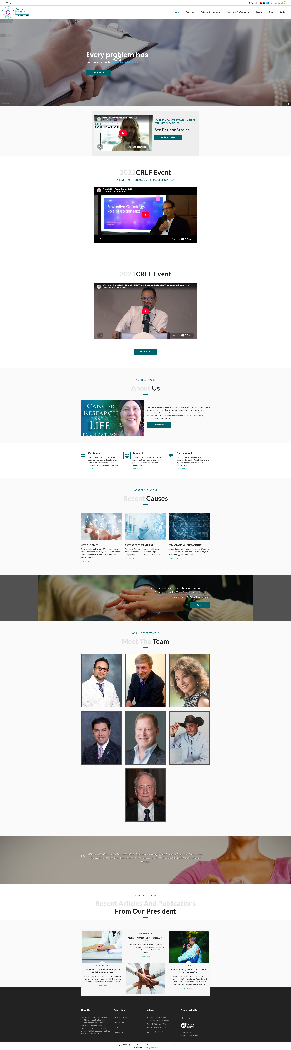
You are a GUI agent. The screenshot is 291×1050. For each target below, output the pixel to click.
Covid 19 (284, 12)
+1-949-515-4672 (158, 1031)
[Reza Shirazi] (101, 738)
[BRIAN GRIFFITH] (145, 738)
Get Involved (119, 1026)
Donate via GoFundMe (189, 1039)
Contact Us (118, 1036)
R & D (116, 1031)
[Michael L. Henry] (189, 738)
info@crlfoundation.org (160, 1035)
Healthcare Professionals (238, 12)
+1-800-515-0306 (158, 1027)
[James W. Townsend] (145, 795)
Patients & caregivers (210, 12)
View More (85, 561)
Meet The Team (120, 1021)
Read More (145, 960)
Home (176, 12)
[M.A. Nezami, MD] (101, 680)
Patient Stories (168, 137)
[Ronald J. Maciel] (145, 680)
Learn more (92, 468)
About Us (190, 12)
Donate (259, 12)
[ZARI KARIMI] (189, 680)
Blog (271, 12)
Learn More (98, 72)
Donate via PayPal (188, 1036)
